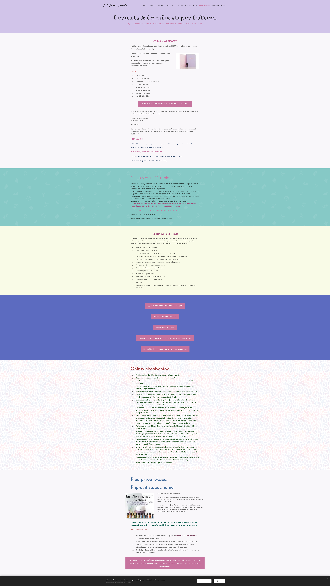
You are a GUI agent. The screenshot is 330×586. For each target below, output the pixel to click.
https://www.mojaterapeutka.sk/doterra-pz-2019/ (149, 161)
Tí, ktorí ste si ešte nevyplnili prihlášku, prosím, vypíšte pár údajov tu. (155, 210)
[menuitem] (145, 5)
